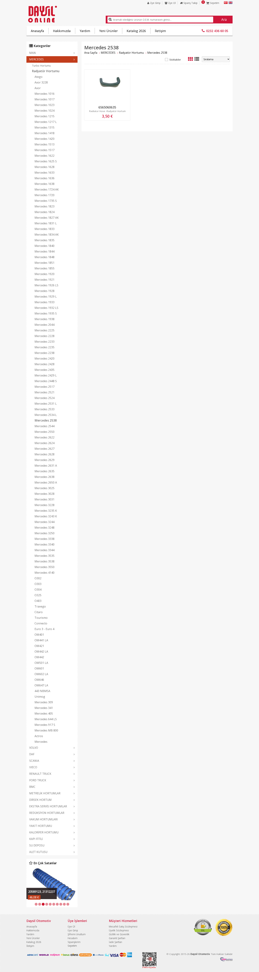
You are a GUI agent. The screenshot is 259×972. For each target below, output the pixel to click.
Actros (39, 736)
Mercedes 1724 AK (47, 189)
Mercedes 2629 (44, 460)
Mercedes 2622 (44, 437)
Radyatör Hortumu (45, 71)
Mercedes (41, 742)
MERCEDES (36, 59)
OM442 (39, 657)
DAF (31, 754)
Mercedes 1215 (44, 116)
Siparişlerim (74, 942)
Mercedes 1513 (44, 144)
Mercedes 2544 (44, 426)
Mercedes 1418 (44, 133)
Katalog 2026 (136, 31)
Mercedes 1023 (44, 105)
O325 (38, 595)
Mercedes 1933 (44, 302)
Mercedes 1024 (44, 111)
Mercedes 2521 (44, 392)
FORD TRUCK (37, 780)
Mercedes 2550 (44, 432)
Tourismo (41, 618)
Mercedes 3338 (44, 539)
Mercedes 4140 (44, 573)
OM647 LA (41, 685)
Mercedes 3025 (44, 488)
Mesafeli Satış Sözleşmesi (123, 926)
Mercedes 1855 (44, 268)
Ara (224, 19)
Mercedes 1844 (44, 251)
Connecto (41, 623)
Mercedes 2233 (44, 342)
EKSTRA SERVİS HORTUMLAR (48, 806)
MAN (32, 53)
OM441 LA (41, 640)
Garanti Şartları (117, 938)
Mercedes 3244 (44, 522)
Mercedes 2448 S (46, 381)
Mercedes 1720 (44, 195)
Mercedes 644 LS (46, 719)
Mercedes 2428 (44, 364)
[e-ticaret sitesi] (226, 960)
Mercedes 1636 (44, 178)
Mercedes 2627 (44, 449)
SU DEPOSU (36, 845)
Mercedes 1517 (44, 150)
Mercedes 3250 (44, 533)
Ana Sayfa (90, 53)
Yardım (85, 31)
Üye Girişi (155, 3)
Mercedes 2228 (44, 336)
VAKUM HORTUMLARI (43, 819)
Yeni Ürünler (108, 31)
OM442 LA (41, 651)
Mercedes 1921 (44, 280)
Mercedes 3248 (44, 527)
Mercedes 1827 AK (47, 218)
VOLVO (33, 748)
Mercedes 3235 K (46, 511)
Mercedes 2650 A (46, 482)
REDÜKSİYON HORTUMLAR (46, 813)
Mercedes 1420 (44, 139)
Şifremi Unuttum (77, 934)
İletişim (160, 31)
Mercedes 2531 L (46, 404)
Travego (40, 606)
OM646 (39, 680)
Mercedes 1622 (44, 156)
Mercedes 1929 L (46, 296)
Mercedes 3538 (44, 561)
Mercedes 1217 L (46, 122)
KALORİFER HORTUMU (43, 832)
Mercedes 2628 (44, 454)
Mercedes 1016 (44, 94)
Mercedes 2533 (44, 409)
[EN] (231, 3)
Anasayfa (37, 31)
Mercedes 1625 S (46, 161)
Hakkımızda (62, 31)
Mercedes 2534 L (46, 415)
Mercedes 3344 (44, 550)
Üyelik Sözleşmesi (119, 930)
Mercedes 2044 (44, 325)
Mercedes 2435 (44, 370)
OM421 (39, 646)
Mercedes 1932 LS (46, 308)
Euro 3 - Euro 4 (44, 629)
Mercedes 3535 (44, 556)
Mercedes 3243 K (46, 516)
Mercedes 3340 (44, 544)
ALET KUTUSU (38, 852)
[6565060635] (107, 102)
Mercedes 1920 (44, 274)
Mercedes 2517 (44, 387)
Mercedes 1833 (44, 229)
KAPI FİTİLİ (36, 839)
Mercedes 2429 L (46, 375)
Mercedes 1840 (44, 246)
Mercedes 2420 (44, 358)
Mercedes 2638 (44, 477)
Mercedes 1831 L (46, 223)
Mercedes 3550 (44, 567)
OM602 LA (41, 674)
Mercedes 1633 (44, 173)
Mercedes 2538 (46, 420)
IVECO (33, 767)
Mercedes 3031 (44, 499)
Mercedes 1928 (44, 291)
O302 (38, 578)
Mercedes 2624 (44, 443)
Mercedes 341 (44, 708)
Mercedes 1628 (44, 167)
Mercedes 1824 (44, 212)
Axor (38, 88)
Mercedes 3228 (44, 505)
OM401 (39, 635)
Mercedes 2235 (44, 347)
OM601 (39, 668)
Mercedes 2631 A (46, 466)
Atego (38, 77)
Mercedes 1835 (44, 240)
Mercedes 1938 (44, 319)
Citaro (39, 612)
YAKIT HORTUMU (40, 826)
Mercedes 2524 (44, 398)
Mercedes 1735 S (46, 201)
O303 (38, 584)
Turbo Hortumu (41, 65)
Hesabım (73, 938)
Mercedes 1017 (44, 99)
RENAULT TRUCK (40, 774)
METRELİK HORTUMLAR (44, 793)
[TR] (226, 3)
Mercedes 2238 (44, 353)
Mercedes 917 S (45, 725)
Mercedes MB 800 (46, 730)
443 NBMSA (42, 691)
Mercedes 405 (44, 713)
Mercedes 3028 (44, 494)
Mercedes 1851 (44, 263)
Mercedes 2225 (44, 330)
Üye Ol (172, 3)
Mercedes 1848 (44, 257)
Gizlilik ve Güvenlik (119, 934)
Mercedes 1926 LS (46, 285)
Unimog (40, 697)
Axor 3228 (41, 82)
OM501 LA (41, 663)
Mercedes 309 (44, 702)
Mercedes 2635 (44, 471)
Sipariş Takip (190, 3)
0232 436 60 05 (217, 31)
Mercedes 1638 (44, 184)
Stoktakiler (175, 59)
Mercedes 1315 (44, 127)
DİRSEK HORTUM (40, 800)
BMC (32, 787)
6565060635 (107, 107)
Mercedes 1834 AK (47, 234)
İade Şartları (115, 942)
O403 (38, 601)
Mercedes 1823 (44, 206)
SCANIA (34, 761)
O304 (38, 589)
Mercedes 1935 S (46, 313)
